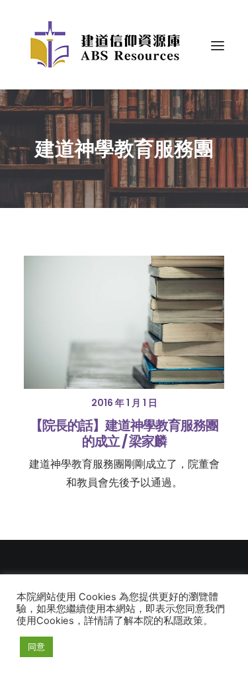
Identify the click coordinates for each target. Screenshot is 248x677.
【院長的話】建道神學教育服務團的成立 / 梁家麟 (124, 433)
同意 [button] (36, 646)
